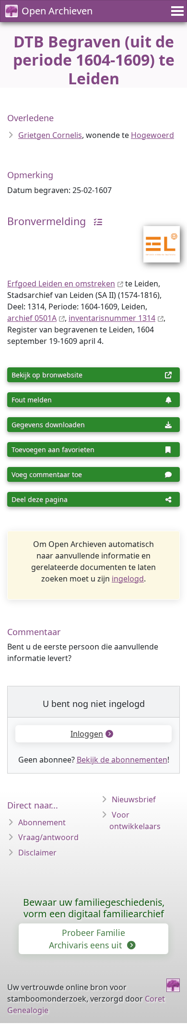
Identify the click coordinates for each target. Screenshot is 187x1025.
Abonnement (42, 822)
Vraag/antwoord (48, 837)
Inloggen (86, 734)
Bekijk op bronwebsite (47, 374)
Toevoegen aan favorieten (53, 449)
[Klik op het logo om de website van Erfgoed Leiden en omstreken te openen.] (155, 238)
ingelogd (128, 578)
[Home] (173, 985)
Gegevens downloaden (48, 424)
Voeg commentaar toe (47, 474)
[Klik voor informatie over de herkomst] (95, 221)
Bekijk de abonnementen (122, 759)
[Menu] (176, 11)
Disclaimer (37, 852)
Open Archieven (57, 10)
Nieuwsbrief (134, 799)
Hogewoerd (152, 135)
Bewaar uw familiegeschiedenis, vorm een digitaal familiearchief (93, 908)
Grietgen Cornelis (50, 135)
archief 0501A (32, 318)
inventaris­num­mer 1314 (112, 318)
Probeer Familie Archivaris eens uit (87, 939)
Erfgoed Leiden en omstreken (61, 283)
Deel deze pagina (40, 499)
